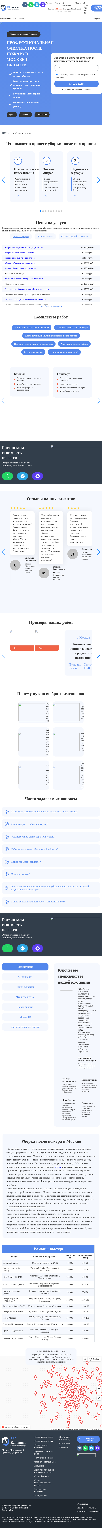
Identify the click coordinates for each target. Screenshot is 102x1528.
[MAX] (43, 8)
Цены (57, 3)
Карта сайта (7, 1510)
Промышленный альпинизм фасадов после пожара (51, 335)
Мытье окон (39, 1466)
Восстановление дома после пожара (59, 557)
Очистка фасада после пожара (72, 327)
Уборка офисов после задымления (20, 268)
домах (58, 1167)
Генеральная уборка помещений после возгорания (27, 289)
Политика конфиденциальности (16, 1505)
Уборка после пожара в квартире (30, 577)
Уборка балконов (41, 1476)
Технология (42, 115)
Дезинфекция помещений (40, 1490)
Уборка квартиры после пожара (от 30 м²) (23, 247)
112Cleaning (7, 133)
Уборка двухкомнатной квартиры (20, 258)
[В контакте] (25, 8)
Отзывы (25, 115)
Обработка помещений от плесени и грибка (44, 1471)
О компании (65, 1443)
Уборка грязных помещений (41, 1446)
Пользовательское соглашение (15, 1508)
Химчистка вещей (33, 352)
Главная (49, 3)
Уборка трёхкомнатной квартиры (20, 263)
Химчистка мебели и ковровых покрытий (24, 279)
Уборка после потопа (43, 1441)
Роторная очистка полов (45, 1462)
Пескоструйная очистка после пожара (33, 344)
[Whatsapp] (31, 8)
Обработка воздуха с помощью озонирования (25, 299)
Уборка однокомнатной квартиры (20, 253)
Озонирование (40, 1495)
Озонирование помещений (64, 352)
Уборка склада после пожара (85, 548)
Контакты (79, 3)
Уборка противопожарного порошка (42, 1482)
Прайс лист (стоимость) (64, 1438)
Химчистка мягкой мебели (74, 344)
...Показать (84, 530)
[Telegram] (37, 8)
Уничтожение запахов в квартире (31, 327)
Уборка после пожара (43, 1437)
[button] (40, 211)
